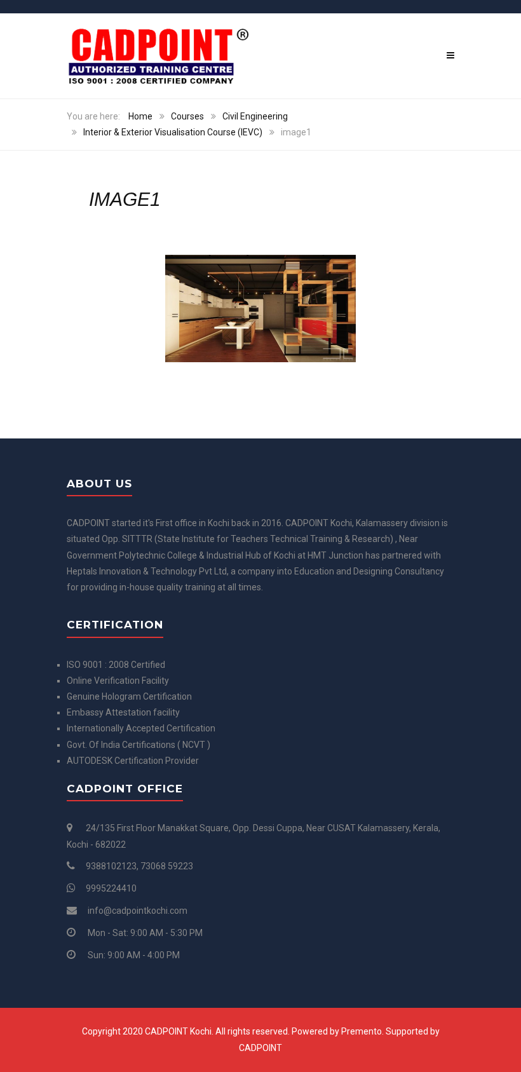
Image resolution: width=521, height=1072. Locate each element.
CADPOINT (260, 1048)
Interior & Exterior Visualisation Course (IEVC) (172, 132)
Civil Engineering (255, 116)
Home (140, 116)
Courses (187, 116)
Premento (361, 1031)
